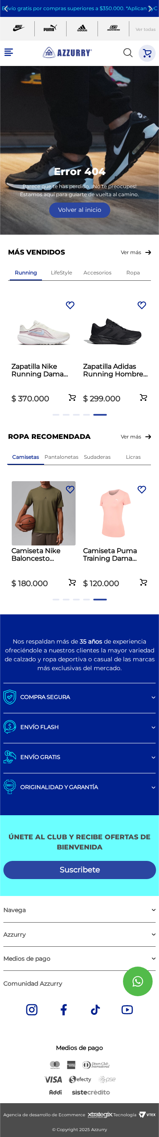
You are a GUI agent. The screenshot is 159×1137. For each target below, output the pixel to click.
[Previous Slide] (7, 8)
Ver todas (146, 29)
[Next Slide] (151, 8)
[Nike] (19, 29)
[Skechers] (113, 29)
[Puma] (50, 29)
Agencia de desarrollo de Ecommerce (44, 1115)
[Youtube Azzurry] (127, 1010)
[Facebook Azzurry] (63, 1010)
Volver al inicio (79, 210)
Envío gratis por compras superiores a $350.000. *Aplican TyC (80, 8)
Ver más (131, 252)
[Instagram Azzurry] (32, 1010)
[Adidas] (82, 29)
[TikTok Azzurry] (95, 1010)
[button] (72, 392)
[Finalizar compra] (147, 53)
